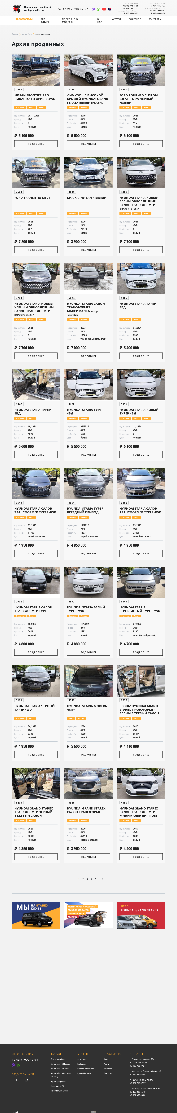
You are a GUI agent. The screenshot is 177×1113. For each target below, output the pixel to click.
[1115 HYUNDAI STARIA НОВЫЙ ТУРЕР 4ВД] (141, 385)
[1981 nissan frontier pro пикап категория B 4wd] (36, 70)
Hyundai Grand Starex (85, 1069)
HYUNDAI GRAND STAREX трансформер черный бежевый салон (33, 812)
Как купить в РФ (57, 1086)
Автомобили (24, 19)
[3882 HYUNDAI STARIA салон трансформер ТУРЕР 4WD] (141, 483)
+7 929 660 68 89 (130, 13)
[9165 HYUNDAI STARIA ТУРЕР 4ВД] (141, 278)
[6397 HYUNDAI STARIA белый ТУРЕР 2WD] (88, 582)
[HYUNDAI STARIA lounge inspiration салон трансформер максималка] (88, 278)
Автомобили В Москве (60, 1064)
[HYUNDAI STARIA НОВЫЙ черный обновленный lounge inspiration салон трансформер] (36, 278)
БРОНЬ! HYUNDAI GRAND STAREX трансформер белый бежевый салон (139, 709)
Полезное (134, 19)
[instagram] (16, 1080)
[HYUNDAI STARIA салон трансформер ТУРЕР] (36, 582)
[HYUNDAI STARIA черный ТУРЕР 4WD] (36, 681)
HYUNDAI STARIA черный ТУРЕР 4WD (34, 707)
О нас (99, 21)
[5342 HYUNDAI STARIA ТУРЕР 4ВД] (36, 385)
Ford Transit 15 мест (32, 197)
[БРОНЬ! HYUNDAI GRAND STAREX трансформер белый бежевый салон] (141, 681)
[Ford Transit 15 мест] (36, 172)
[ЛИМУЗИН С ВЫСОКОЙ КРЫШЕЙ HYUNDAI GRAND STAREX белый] (88, 70)
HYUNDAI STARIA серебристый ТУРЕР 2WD (139, 609)
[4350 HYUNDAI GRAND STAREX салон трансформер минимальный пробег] (141, 783)
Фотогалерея (82, 1059)
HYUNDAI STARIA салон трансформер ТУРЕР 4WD (35, 510)
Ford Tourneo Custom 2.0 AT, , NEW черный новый (138, 98)
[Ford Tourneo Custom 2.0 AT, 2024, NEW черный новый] (141, 70)
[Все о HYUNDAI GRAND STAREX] (141, 915)
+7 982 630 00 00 (157, 13)
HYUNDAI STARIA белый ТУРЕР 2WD (86, 609)
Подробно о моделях (70, 21)
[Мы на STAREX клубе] (36, 915)
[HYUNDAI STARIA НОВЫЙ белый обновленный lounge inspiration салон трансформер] (141, 172)
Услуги (116, 19)
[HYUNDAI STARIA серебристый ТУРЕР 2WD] (141, 582)
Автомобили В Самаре (60, 1069)
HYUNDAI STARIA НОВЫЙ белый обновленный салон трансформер (138, 202)
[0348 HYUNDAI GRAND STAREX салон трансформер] (88, 783)
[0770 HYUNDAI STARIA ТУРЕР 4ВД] (88, 385)
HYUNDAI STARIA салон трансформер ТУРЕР (33, 609)
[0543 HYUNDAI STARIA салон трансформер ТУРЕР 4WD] (36, 483)
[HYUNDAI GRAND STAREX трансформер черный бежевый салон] (36, 783)
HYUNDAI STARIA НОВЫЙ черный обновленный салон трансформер (34, 308)
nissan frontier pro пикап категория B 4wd (34, 97)
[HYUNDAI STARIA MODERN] (88, 681)
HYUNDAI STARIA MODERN (87, 707)
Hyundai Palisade (84, 1073)
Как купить (45, 21)
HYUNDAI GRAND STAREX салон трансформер (86, 810)
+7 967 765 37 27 (130, 8)
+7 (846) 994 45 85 (129, 5)
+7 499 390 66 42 (157, 10)
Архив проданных (58, 1081)
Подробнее (36, 143)
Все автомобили (58, 1059)
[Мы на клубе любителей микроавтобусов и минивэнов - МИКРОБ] (88, 915)
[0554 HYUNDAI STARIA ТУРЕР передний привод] (88, 483)
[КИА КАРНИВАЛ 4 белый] (88, 172)
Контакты (155, 19)
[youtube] (21, 1080)
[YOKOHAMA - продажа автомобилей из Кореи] (17, 8)
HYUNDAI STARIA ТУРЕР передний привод (85, 510)
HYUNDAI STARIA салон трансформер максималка (86, 308)
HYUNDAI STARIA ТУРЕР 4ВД (137, 305)
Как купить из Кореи (59, 1091)
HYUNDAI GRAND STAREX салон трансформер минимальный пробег (139, 812)
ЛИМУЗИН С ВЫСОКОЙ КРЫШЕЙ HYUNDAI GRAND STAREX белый (87, 98)
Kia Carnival (81, 1064)
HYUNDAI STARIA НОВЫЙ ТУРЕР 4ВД (138, 411)
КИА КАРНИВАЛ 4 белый (86, 197)
